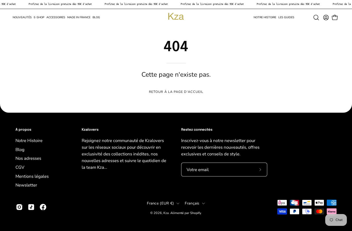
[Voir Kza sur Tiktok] (31, 207)
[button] (39, 17)
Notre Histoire (29, 141)
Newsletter (26, 185)
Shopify (195, 213)
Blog (19, 149)
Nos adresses (28, 158)
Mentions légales (32, 176)
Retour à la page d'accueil (176, 92)
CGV (19, 167)
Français (192, 203)
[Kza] (176, 17)
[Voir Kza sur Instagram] (19, 207)
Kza (166, 213)
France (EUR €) (160, 203)
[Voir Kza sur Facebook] (43, 207)
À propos (23, 129)
